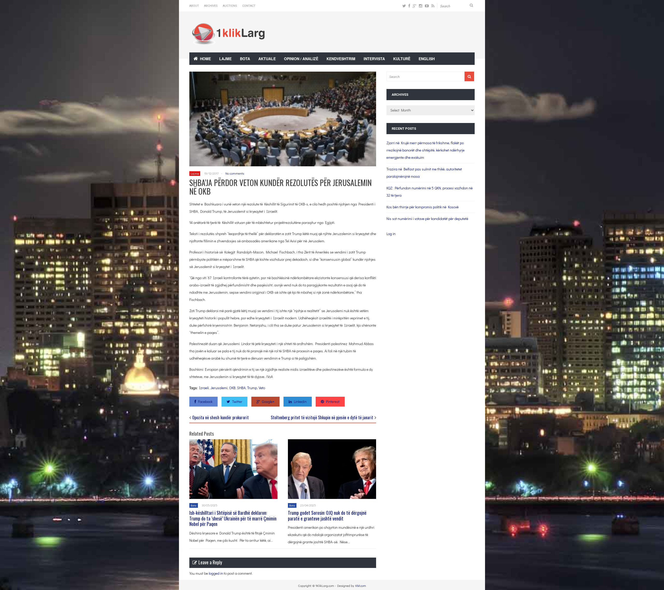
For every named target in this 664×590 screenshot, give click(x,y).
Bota (245, 58)
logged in (216, 573)
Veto (262, 387)
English (427, 58)
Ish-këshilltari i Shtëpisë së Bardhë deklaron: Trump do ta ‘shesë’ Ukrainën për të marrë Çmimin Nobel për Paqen (232, 518)
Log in (391, 233)
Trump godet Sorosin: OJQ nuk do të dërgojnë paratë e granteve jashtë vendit (327, 515)
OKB (232, 387)
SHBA (241, 387)
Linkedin (300, 401)
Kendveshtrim (341, 58)
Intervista (374, 58)
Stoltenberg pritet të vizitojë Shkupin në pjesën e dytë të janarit (322, 417)
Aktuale (267, 58)
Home (205, 58)
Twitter (237, 401)
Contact (248, 6)
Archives (211, 6)
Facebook (205, 401)
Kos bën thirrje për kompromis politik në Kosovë (422, 206)
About (194, 6)
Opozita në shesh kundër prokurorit (220, 417)
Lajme (225, 58)
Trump (252, 387)
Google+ (268, 401)
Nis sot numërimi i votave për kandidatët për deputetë (427, 218)
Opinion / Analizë (301, 58)
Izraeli (204, 387)
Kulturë (401, 58)
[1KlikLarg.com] (228, 41)
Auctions (230, 6)
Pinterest (333, 401)
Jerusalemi (218, 387)
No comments (234, 173)
